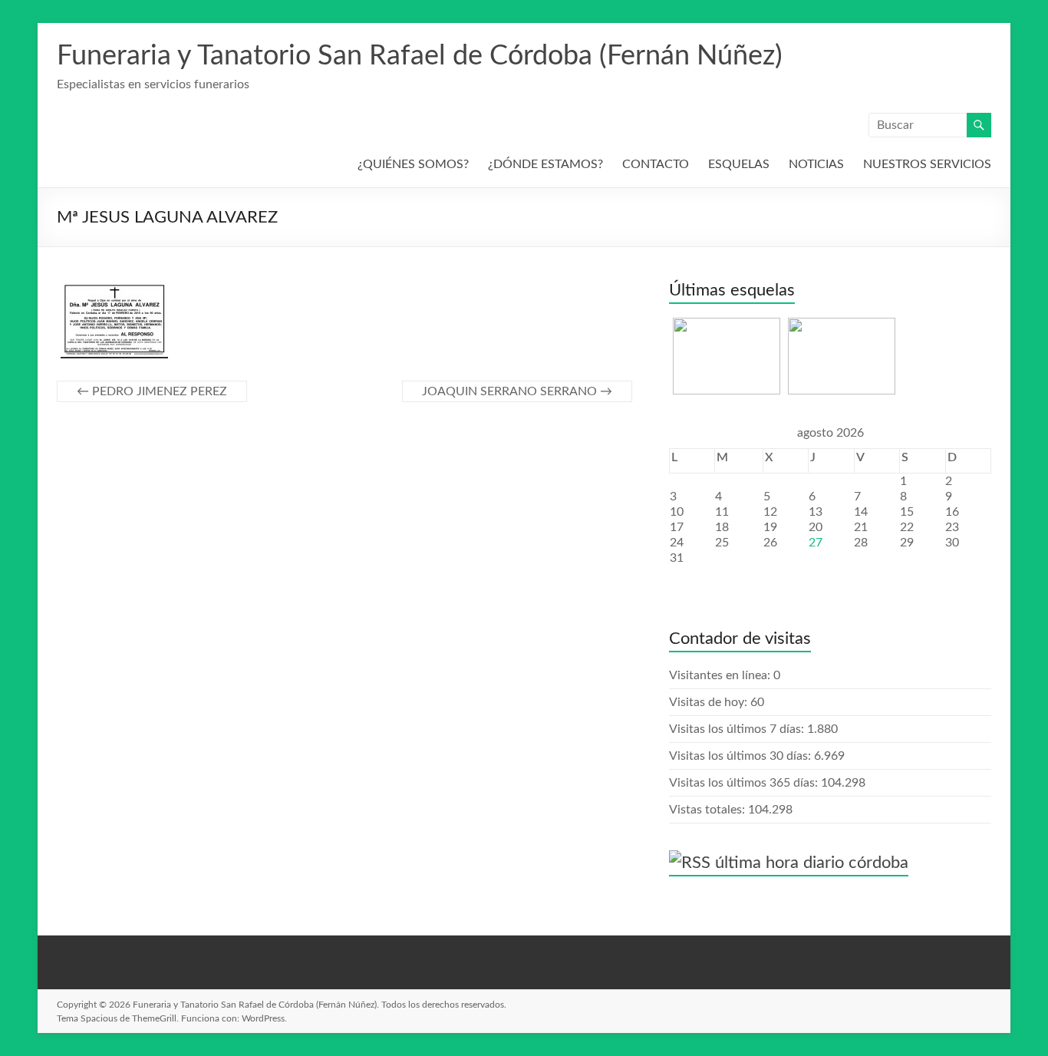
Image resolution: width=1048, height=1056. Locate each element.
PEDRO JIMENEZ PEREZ (152, 391)
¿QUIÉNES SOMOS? (413, 164)
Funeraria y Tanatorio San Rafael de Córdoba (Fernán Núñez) (420, 56)
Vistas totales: (708, 810)
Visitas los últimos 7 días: (738, 729)
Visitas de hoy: (709, 702)
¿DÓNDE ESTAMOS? (545, 164)
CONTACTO (655, 164)
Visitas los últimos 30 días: (741, 756)
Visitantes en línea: (721, 675)
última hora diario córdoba (811, 862)
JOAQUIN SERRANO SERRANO (517, 391)
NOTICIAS (816, 164)
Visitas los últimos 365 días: (745, 783)
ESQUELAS (739, 164)
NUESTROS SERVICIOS (927, 164)
